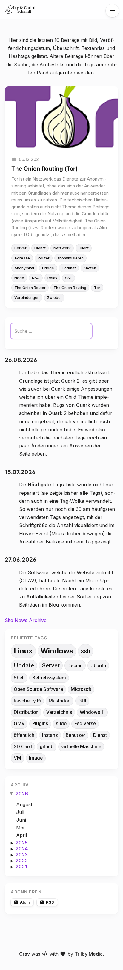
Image (36, 758)
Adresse (22, 258)
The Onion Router (30, 287)
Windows (57, 651)
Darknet (69, 268)
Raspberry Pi (27, 701)
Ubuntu (98, 665)
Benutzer (75, 735)
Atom (25, 902)
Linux (23, 651)
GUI (82, 701)
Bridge (48, 268)
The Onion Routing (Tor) (44, 168)
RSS (50, 902)
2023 (22, 854)
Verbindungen (26, 297)
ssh (85, 651)
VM (17, 758)
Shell (19, 678)
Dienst (40, 248)
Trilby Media (89, 954)
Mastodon (59, 701)
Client (84, 248)
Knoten (90, 268)
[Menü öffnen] (112, 10)
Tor (97, 287)
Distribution (26, 712)
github (46, 746)
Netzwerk (62, 248)
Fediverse (85, 723)
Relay (52, 278)
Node (19, 278)
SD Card (23, 746)
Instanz (50, 735)
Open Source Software (38, 689)
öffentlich (24, 735)
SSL (68, 278)
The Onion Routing (69, 287)
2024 (22, 848)
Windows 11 (92, 712)
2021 (21, 866)
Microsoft (81, 689)
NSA (36, 278)
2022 (22, 860)
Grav (19, 723)
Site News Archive (26, 620)
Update (24, 665)
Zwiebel (54, 297)
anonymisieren (70, 258)
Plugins (40, 723)
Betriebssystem (49, 678)
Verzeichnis (59, 712)
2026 (22, 793)
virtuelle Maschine (81, 746)
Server (20, 248)
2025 (22, 842)
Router (44, 258)
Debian (75, 665)
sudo (61, 723)
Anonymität (24, 268)
